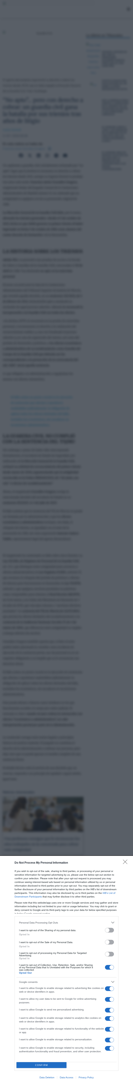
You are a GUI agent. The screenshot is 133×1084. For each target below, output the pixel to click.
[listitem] (66, 922)
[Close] (126, 863)
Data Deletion (46, 1077)
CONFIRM (41, 1065)
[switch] (109, 930)
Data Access (66, 1077)
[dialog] (66, 970)
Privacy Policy (86, 1077)
